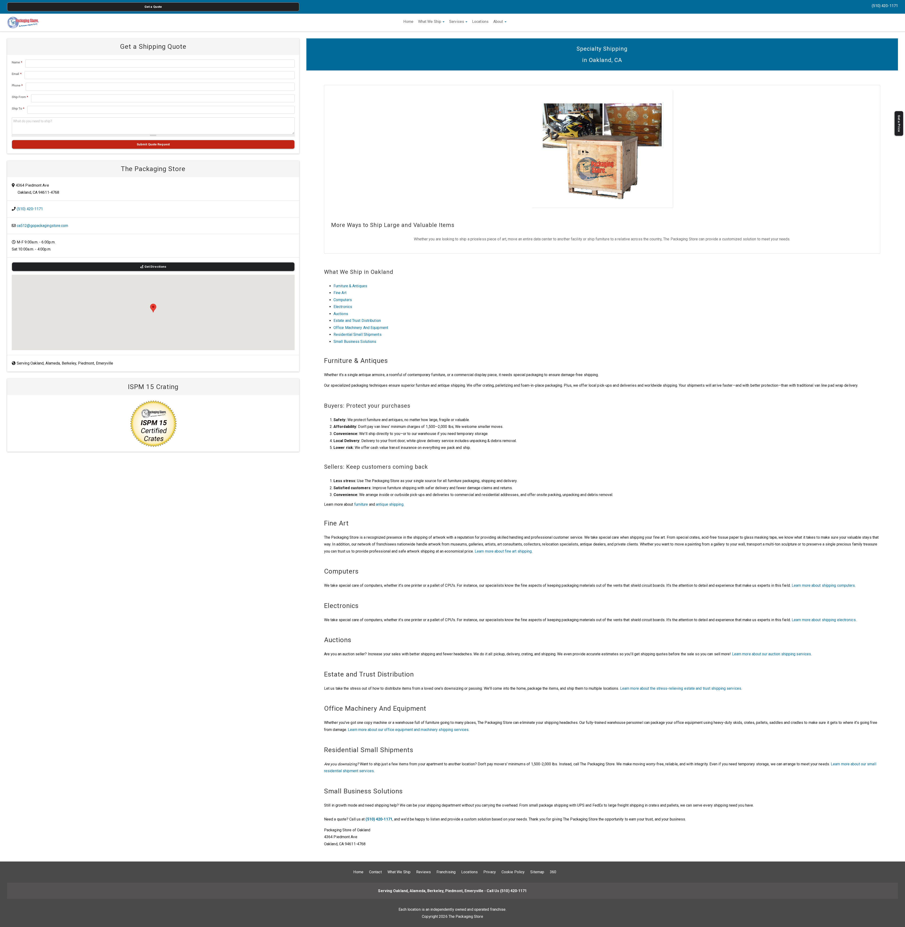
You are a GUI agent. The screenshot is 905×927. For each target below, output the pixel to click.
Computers (342, 300)
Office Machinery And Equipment (360, 327)
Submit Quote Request (153, 144)
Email (16, 74)
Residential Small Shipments (357, 334)
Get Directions (155, 266)
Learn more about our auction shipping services (771, 654)
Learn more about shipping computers (823, 585)
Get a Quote (153, 6)
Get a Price (899, 123)
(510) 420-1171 (885, 6)
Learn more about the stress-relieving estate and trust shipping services (680, 688)
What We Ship (430, 21)
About (498, 21)
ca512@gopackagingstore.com (42, 225)
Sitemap (537, 872)
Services (457, 21)
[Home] (23, 23)
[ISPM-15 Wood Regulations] (153, 423)
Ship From (20, 97)
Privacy (489, 872)
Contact (375, 872)
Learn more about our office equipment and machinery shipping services (408, 729)
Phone (17, 85)
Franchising (446, 872)
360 (553, 872)
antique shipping (389, 504)
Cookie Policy (513, 872)
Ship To (18, 108)
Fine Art (339, 293)
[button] (153, 308)
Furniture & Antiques (350, 286)
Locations (480, 21)
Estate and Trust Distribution (357, 320)
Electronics (342, 306)
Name (17, 62)
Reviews (423, 872)
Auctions (340, 314)
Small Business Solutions (354, 341)
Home (408, 21)
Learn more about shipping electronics (824, 620)
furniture (361, 504)
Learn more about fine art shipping (503, 551)
